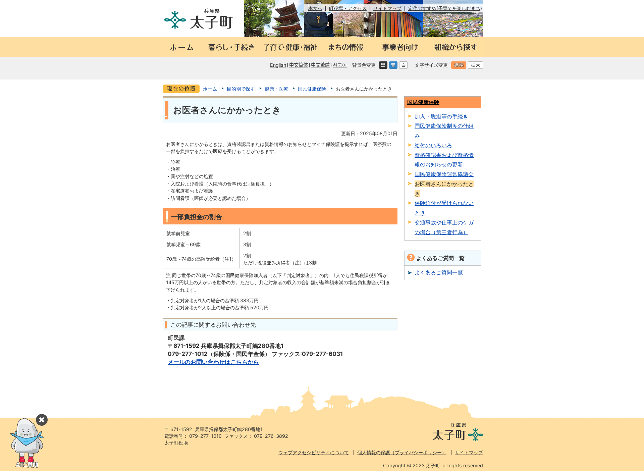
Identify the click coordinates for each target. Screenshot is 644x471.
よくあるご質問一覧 (439, 272)
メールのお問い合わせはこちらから (213, 361)
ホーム (210, 89)
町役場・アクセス (348, 8)
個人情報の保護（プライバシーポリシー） (401, 452)
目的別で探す (241, 89)
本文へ (315, 8)
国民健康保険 (312, 89)
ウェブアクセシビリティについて (313, 452)
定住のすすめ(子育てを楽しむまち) (445, 8)
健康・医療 (276, 89)
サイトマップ (387, 8)
